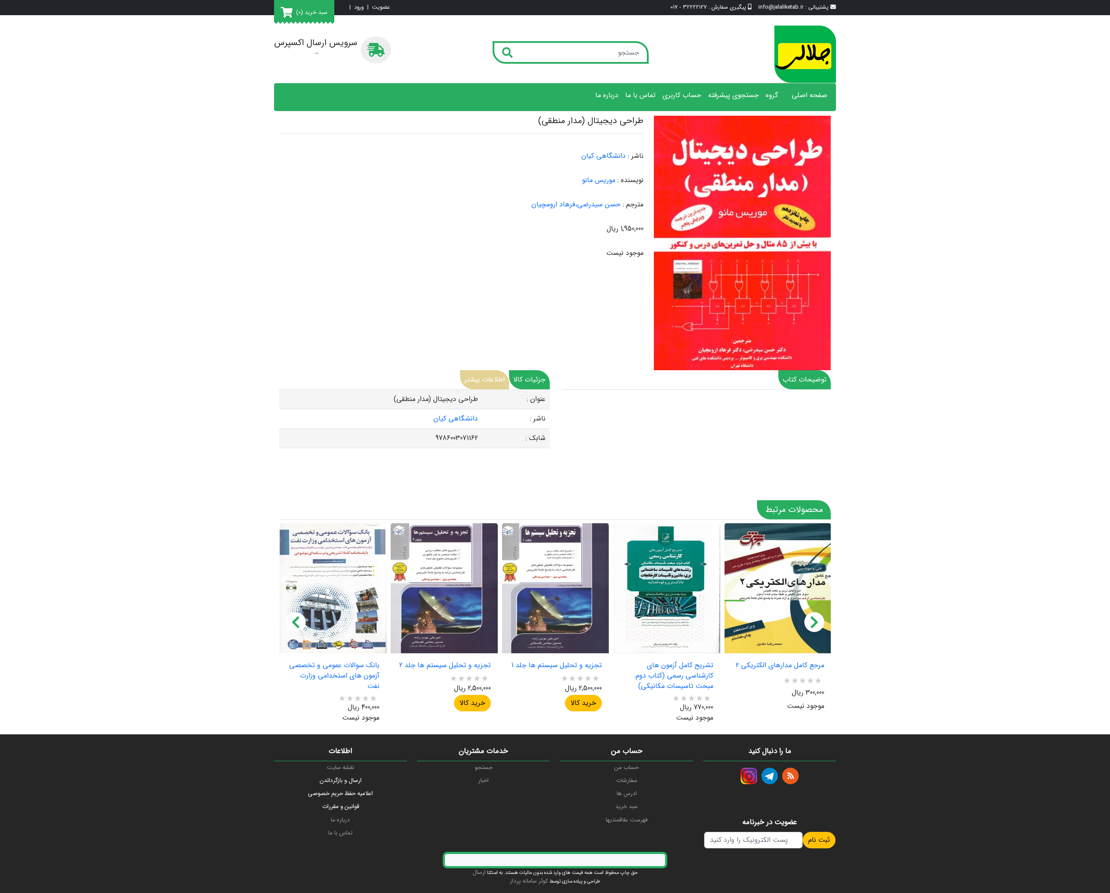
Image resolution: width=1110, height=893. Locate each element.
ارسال (479, 872)
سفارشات (626, 780)
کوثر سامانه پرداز (529, 881)
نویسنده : (630, 180)
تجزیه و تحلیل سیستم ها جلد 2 (444, 665)
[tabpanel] (414, 419)
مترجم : (633, 204)
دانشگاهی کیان (603, 155)
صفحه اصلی (809, 95)
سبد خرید (626, 806)
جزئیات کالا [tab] (529, 379)
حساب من (626, 767)
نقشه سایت (340, 767)
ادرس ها (627, 793)
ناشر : (635, 156)
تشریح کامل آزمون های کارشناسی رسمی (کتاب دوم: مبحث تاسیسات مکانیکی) (673, 675)
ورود (359, 7)
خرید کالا (472, 702)
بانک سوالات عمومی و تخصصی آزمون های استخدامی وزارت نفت (334, 675)
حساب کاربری (682, 95)
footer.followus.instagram (749, 776)
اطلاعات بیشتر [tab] (484, 379)
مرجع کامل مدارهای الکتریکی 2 (780, 665)
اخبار (483, 780)
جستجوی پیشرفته (733, 95)
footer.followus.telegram (769, 776)
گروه (772, 95)
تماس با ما (640, 95)
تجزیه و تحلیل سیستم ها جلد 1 (556, 665)
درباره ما (606, 95)
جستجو (484, 767)
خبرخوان (790, 776)
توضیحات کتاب (804, 379)
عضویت (381, 7)
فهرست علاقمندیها (626, 820)
